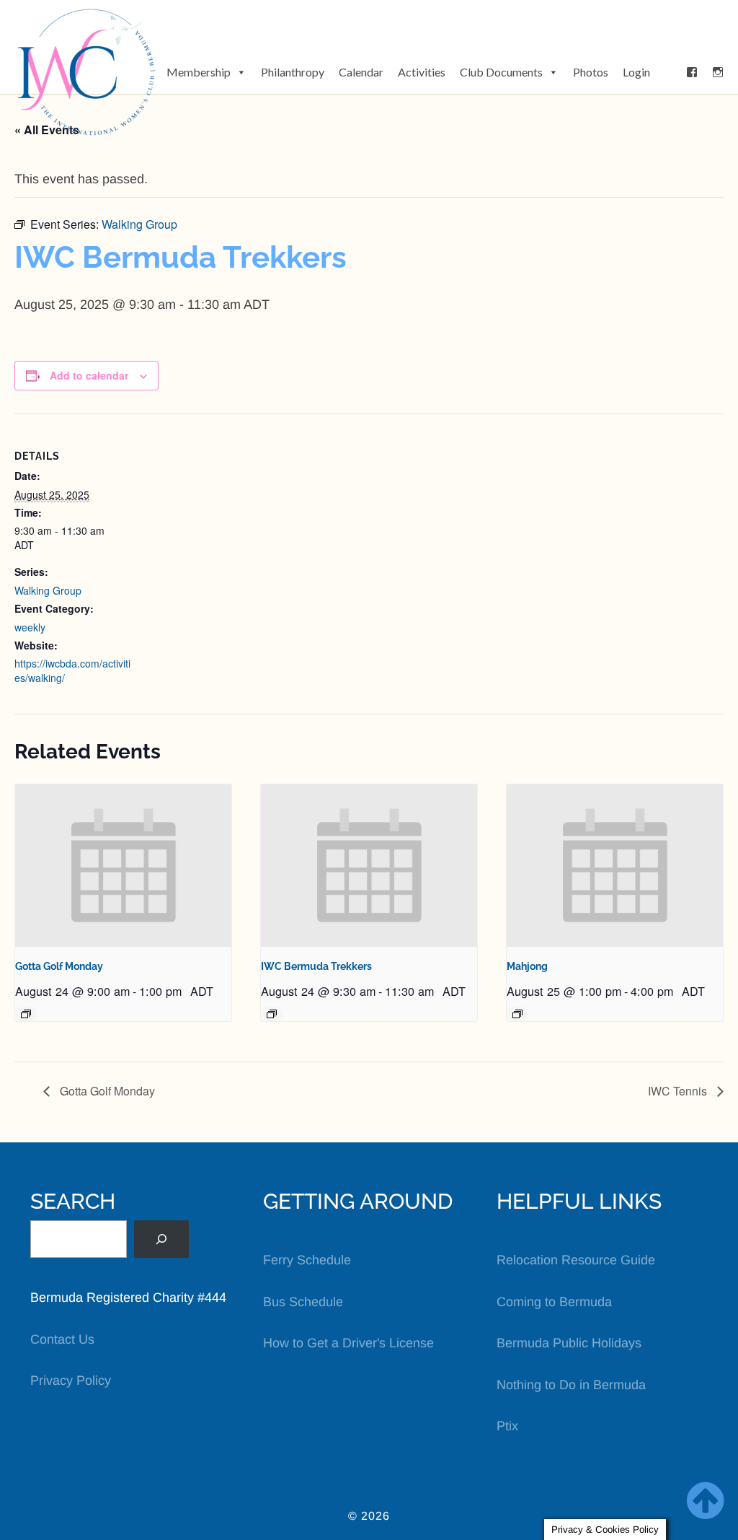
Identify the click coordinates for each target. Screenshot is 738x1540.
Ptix (507, 1426)
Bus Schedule (303, 1302)
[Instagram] (718, 72)
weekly (29, 627)
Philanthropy (292, 72)
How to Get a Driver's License (348, 1343)
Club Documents (501, 72)
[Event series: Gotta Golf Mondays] (26, 1014)
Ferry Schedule (307, 1260)
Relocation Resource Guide (576, 1260)
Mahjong (527, 966)
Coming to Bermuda (554, 1302)
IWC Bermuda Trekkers (316, 966)
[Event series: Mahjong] (517, 1014)
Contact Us (62, 1339)
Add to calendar (89, 375)
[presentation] (123, 865)
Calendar (361, 72)
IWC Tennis (679, 1090)
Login (636, 72)
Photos (590, 72)
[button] (668, 72)
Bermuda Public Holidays (569, 1343)
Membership (198, 72)
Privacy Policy (70, 1380)
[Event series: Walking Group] (272, 1014)
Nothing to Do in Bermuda (571, 1385)
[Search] (161, 1239)
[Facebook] (692, 72)
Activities (421, 72)
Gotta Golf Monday (59, 966)
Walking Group (47, 590)
